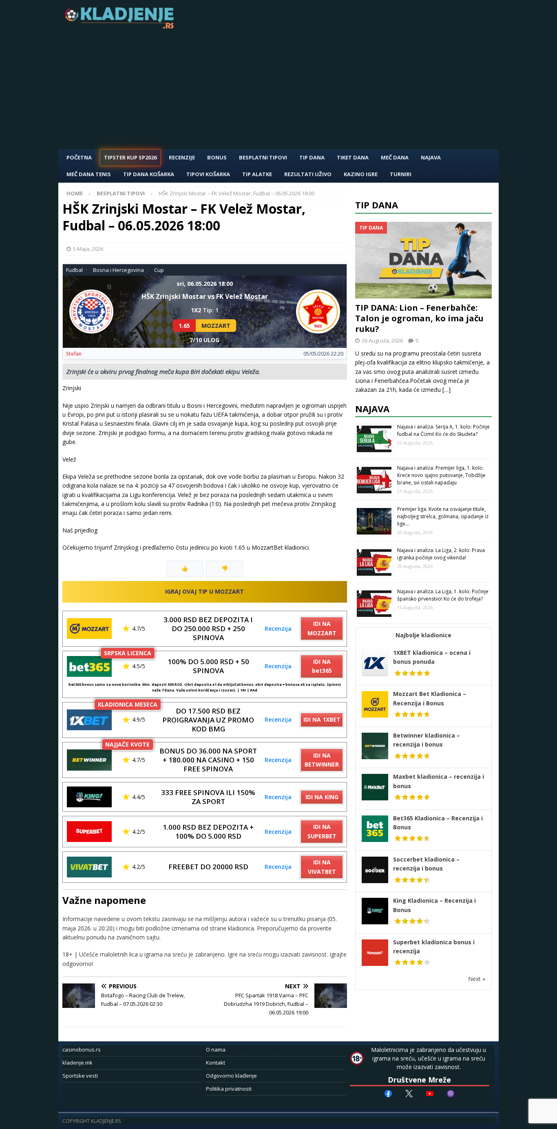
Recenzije (182, 157)
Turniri (400, 174)
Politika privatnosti (229, 1088)
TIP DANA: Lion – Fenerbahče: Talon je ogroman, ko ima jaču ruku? (419, 318)
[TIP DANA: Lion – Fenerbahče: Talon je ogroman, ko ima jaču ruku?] (423, 260)
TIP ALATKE (257, 174)
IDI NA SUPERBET (321, 831)
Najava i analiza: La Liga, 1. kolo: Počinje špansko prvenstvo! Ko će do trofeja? (442, 595)
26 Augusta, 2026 (382, 340)
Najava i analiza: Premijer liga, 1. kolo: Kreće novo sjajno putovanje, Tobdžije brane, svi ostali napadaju (441, 475)
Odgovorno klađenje (231, 1075)
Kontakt (215, 1062)
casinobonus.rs (81, 1049)
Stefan (74, 353)
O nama (215, 1049)
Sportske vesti (80, 1075)
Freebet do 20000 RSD (208, 866)
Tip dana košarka (148, 174)
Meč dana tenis (88, 174)
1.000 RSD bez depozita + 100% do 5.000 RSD (208, 831)
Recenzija (278, 628)
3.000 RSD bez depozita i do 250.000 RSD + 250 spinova (208, 628)
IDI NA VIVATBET (322, 866)
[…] (446, 389)
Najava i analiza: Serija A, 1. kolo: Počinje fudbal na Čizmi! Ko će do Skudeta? (443, 430)
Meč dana (395, 157)
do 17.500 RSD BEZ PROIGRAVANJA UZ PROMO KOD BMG (208, 720)
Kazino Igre (361, 174)
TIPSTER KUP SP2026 (130, 157)
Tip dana (376, 205)
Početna (79, 157)
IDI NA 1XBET (321, 719)
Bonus (217, 157)
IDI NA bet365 (322, 666)
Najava (431, 157)
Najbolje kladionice (423, 635)
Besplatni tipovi (263, 157)
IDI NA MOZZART (321, 628)
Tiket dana (353, 157)
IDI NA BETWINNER (322, 759)
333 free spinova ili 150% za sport (208, 797)
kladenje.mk (77, 1062)
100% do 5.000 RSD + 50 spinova (208, 666)
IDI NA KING (321, 797)
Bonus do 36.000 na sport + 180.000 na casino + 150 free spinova (208, 759)
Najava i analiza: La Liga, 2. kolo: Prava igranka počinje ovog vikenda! (441, 554)
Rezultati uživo (308, 174)
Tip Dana (312, 157)
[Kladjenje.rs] (121, 26)
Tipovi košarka (208, 174)
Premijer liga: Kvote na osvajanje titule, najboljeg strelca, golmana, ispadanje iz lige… (442, 516)
